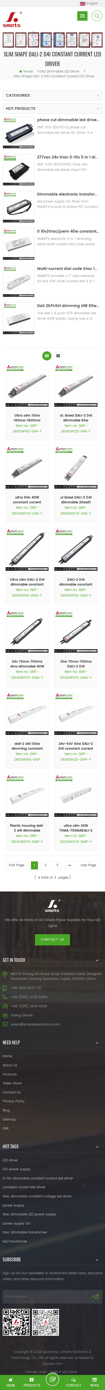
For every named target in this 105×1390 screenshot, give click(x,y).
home (28, 71)
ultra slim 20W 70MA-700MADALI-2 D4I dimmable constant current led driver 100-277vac (76, 828)
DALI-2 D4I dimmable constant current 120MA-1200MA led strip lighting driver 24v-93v (75, 582)
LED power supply (17, 1169)
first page (16, 865)
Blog (6, 1110)
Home (7, 1056)
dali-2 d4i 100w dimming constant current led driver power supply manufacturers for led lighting (27, 746)
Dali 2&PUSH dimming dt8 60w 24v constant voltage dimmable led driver (68, 306)
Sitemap (9, 1119)
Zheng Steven (22, 1015)
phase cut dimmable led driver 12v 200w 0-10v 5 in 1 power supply (68, 120)
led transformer (15, 1241)
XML (6, 1128)
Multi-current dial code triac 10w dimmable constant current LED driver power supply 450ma (68, 269)
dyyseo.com (52, 1363)
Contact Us (11, 1092)
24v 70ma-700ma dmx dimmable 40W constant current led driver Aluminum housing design (27, 664)
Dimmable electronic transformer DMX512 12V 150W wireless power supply (68, 194)
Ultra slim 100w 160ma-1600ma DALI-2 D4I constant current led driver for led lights (27, 418)
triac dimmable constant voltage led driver (37, 1196)
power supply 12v (16, 1223)
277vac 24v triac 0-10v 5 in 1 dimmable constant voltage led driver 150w (68, 157)
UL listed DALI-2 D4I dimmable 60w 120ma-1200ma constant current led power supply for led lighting (76, 418)
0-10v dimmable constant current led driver (38, 1178)
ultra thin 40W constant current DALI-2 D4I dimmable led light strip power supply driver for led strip (27, 500)
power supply (13, 1205)
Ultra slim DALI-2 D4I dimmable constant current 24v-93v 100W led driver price (27, 582)
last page (88, 865)
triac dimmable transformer (25, 1232)
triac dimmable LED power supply (29, 1214)
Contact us (52, 939)
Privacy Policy (14, 1101)
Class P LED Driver (63, 1372)
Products (10, 1074)
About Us (10, 1065)
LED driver (10, 1160)
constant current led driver (24, 1187)
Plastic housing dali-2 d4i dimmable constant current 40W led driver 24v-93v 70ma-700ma (27, 828)
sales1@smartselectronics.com (35, 1024)
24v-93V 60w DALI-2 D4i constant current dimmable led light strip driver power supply (75, 746)
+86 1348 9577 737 (26, 988)
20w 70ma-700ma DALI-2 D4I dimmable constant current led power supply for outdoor (75, 664)
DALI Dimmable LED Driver (59, 71)
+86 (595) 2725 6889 (29, 997)
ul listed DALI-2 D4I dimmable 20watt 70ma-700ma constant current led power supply (76, 500)
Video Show (12, 1083)
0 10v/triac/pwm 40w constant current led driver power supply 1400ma (68, 231)
